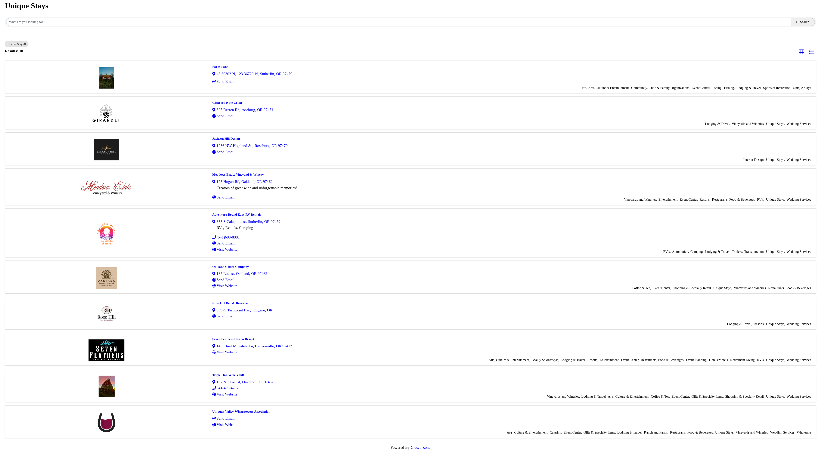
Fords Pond (220, 66)
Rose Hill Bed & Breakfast (231, 303)
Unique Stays (15, 44)
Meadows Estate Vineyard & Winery (238, 174)
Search (804, 22)
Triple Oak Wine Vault (228, 375)
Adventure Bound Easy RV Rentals (236, 214)
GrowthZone (420, 447)
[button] (801, 51)
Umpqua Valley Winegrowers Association (241, 411)
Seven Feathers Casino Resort (233, 339)
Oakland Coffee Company (230, 266)
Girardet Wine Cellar (227, 102)
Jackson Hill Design (226, 138)
